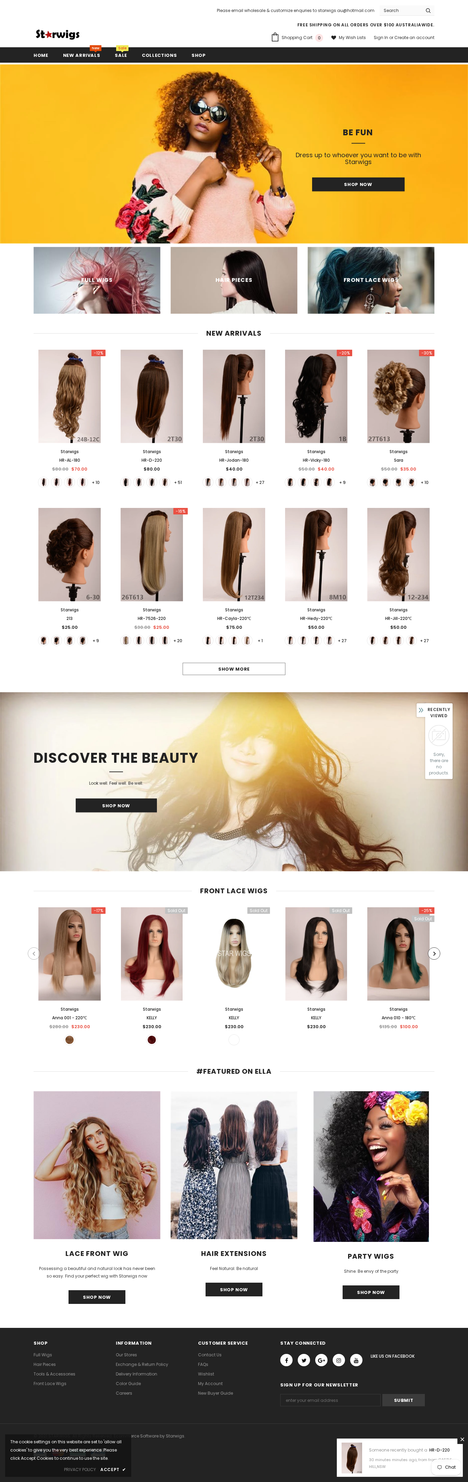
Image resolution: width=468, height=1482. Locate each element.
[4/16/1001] (234, 1040)
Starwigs (70, 451)
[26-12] (247, 640)
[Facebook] (286, 1360)
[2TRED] (69, 482)
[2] (139, 482)
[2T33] (234, 482)
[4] (329, 482)
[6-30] (43, 640)
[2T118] (56, 482)
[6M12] (234, 640)
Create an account (414, 37)
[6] (411, 482)
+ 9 (342, 482)
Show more (234, 669)
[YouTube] (356, 1360)
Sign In (381, 37)
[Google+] (321, 1360)
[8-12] (398, 640)
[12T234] (69, 1040)
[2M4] (152, 482)
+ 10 (96, 482)
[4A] (398, 482)
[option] (234, 154)
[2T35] (43, 482)
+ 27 (260, 482)
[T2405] (152, 1040)
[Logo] (57, 34)
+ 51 (178, 482)
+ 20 (177, 641)
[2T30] (165, 482)
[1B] (126, 482)
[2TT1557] (82, 482)
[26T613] (126, 640)
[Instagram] (339, 1360)
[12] (411, 640)
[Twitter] (304, 1360)
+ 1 (260, 641)
